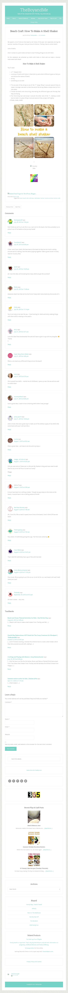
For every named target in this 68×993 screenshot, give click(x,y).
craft (30, 198)
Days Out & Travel (42, 18)
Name (7, 719)
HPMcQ (34, 908)
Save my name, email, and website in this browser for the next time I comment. (28, 744)
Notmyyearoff (18, 220)
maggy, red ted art (19, 459)
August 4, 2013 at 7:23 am (22, 532)
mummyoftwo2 (18, 396)
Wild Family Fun (34, 925)
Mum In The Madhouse (34, 913)
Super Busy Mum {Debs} (21, 354)
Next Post (17, 207)
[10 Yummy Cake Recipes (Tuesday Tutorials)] (34, 866)
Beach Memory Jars (34, 825)
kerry (15, 329)
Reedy (16, 287)
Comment (8, 702)
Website (7, 734)
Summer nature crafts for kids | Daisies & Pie (22, 678)
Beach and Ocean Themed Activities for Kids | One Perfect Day (28, 618)
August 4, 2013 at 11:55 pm (22, 572)
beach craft (25, 198)
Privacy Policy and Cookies (34, 961)
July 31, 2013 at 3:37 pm (21, 332)
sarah (15, 267)
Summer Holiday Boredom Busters (34, 847)
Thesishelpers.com (47, 951)
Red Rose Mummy (19, 507)
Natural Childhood (23, 18)
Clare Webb (17, 550)
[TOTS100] (14, 975)
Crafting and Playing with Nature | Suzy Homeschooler (26, 657)
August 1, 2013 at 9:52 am (22, 441)
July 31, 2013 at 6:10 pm (21, 376)
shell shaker (37, 198)
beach (21, 198)
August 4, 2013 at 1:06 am (22, 509)
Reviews (33, 18)
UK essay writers (29, 948)
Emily (15, 307)
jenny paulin (17, 417)
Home (8, 18)
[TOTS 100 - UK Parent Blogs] (14, 973)
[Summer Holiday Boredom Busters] (34, 845)
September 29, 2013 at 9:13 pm (23, 594)
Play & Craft (53, 18)
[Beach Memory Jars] (34, 823)
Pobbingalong (18, 530)
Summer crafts (56, 198)
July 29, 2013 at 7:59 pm (21, 222)
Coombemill (17, 242)
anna (15, 374)
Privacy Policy (34, 22)
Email (7, 727)
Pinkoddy (17, 592)
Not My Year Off (34, 917)
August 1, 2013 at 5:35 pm (22, 461)
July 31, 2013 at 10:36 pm (21, 419)
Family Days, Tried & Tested (34, 904)
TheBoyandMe (34, 10)
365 (60, 18)
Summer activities (49, 198)
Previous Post (9, 207)
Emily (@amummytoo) (20, 570)
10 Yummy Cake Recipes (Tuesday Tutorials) (34, 868)
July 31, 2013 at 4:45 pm (21, 356)
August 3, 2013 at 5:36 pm (22, 487)
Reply (9, 233)
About (14, 18)
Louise (16, 439)
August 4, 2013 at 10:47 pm (22, 552)
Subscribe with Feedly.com (34, 770)
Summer (42, 198)
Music (32, 198)
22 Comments (42, 35)
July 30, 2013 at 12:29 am (21, 269)
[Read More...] (48, 828)
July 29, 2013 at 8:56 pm (21, 244)
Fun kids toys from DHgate (34, 939)
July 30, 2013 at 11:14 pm (21, 309)
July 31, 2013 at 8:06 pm (21, 399)
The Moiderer (34, 921)
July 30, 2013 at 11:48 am (21, 289)
